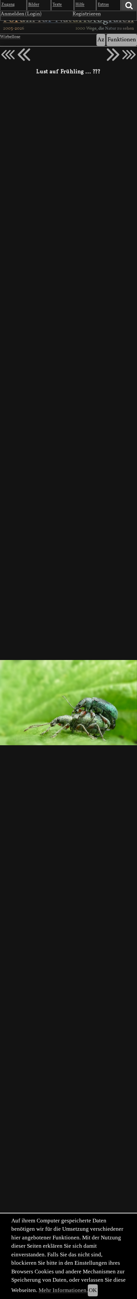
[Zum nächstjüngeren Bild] (8, 55)
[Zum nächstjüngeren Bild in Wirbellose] (24, 55)
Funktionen (121, 40)
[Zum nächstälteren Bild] (129, 55)
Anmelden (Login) (21, 14)
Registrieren (86, 14)
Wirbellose (10, 37)
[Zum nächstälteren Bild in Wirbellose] (113, 55)
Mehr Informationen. (63, 1290)
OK (93, 1290)
